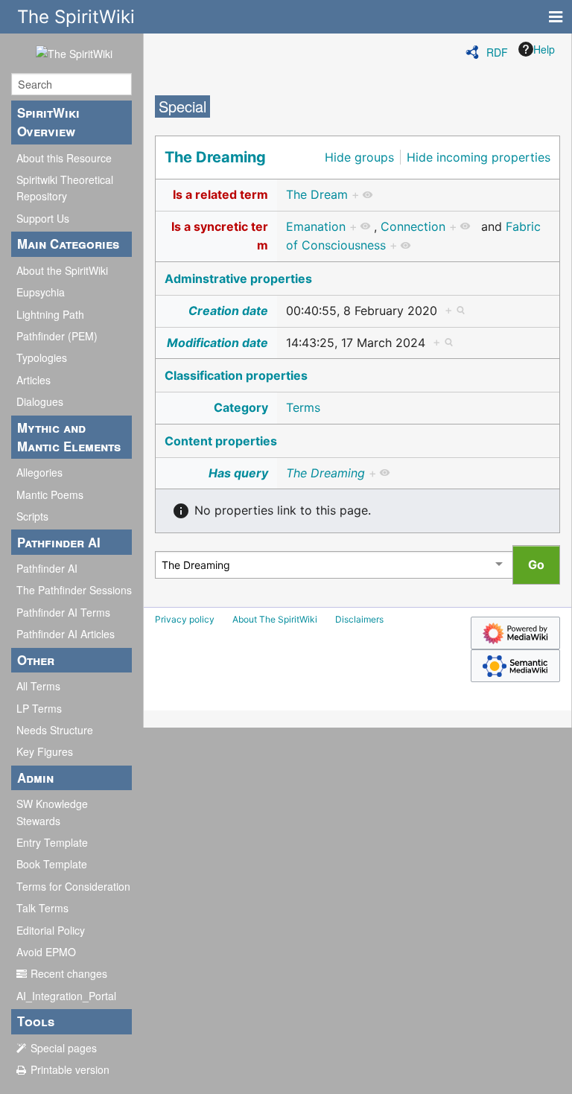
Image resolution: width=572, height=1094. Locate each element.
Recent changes (69, 973)
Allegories (39, 472)
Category (241, 407)
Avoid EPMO (46, 951)
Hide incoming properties (478, 157)
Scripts (32, 516)
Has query (238, 472)
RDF (497, 52)
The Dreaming (215, 157)
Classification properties (236, 375)
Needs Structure (54, 729)
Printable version (70, 1069)
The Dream (317, 194)
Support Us (42, 218)
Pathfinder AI (46, 568)
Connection (413, 226)
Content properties (221, 440)
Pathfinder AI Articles (65, 633)
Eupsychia (40, 291)
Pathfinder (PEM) (57, 335)
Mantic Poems (49, 494)
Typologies (41, 357)
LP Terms (39, 708)
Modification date (217, 342)
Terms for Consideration (73, 886)
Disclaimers (359, 619)
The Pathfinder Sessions (74, 589)
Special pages (64, 1047)
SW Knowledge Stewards (52, 811)
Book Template (51, 863)
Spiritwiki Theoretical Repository (64, 187)
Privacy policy (184, 619)
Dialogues (39, 401)
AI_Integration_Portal (66, 995)
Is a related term (220, 194)
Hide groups (359, 157)
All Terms (38, 685)
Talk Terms (42, 907)
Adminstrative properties (238, 278)
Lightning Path (50, 314)
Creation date (228, 310)
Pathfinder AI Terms (63, 612)
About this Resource (64, 157)
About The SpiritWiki (274, 619)
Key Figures (44, 751)
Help (544, 49)
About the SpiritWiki (62, 270)
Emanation (316, 226)
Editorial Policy (50, 930)
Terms (303, 407)
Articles (33, 379)
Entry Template (52, 842)
